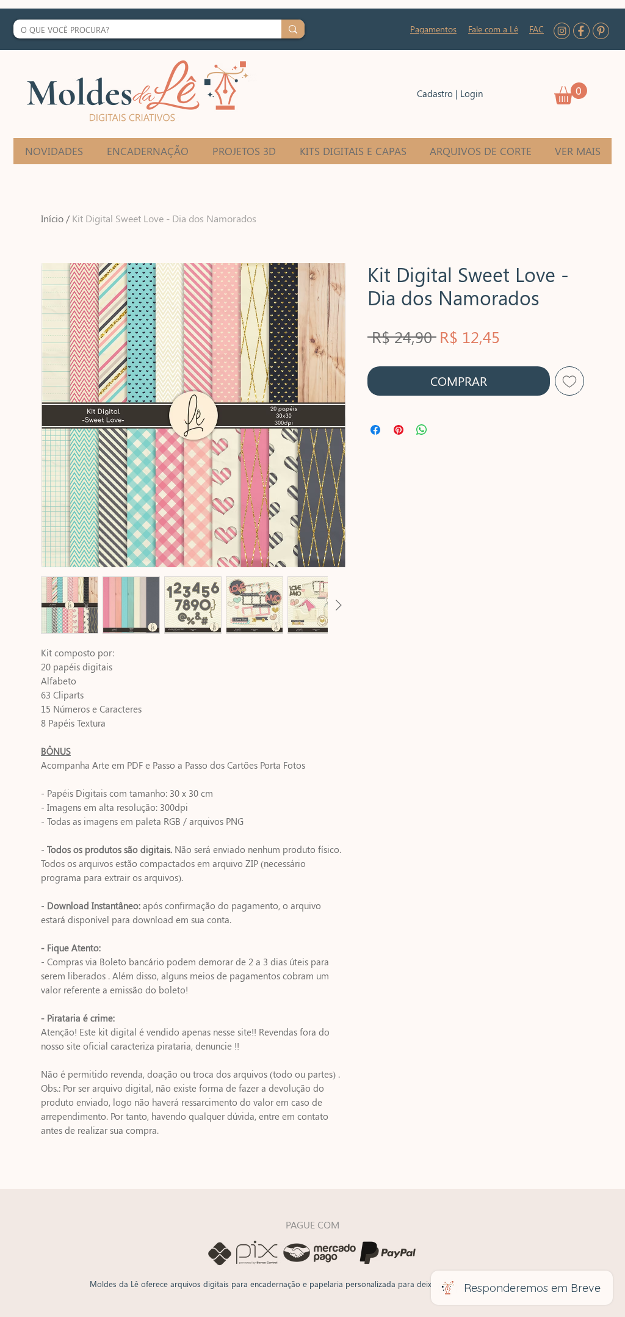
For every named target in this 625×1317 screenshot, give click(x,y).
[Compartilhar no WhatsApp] (421, 430)
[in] (562, 31)
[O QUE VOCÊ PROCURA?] (293, 29)
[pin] (601, 31)
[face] (581, 31)
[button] (570, 93)
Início (52, 218)
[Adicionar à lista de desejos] (569, 381)
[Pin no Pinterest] (398, 430)
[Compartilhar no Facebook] (375, 430)
